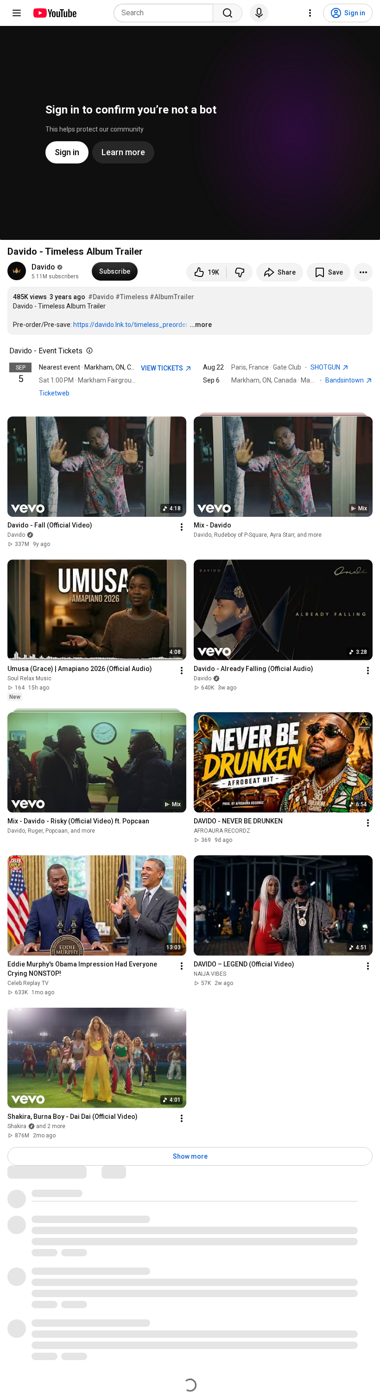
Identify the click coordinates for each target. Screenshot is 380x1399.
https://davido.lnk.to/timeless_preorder (130, 324)
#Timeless (131, 297)
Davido (43, 267)
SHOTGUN (326, 367)
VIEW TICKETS (162, 368)
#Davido (101, 297)
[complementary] (87, 351)
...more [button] (201, 324)
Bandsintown (345, 380)
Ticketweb (54, 393)
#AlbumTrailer (172, 297)
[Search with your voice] (259, 13)
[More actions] (363, 272)
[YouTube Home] (54, 13)
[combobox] (166, 13)
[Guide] (16, 13)
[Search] (227, 13)
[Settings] (310, 13)
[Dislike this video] (240, 272)
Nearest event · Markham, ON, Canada (94, 367)
